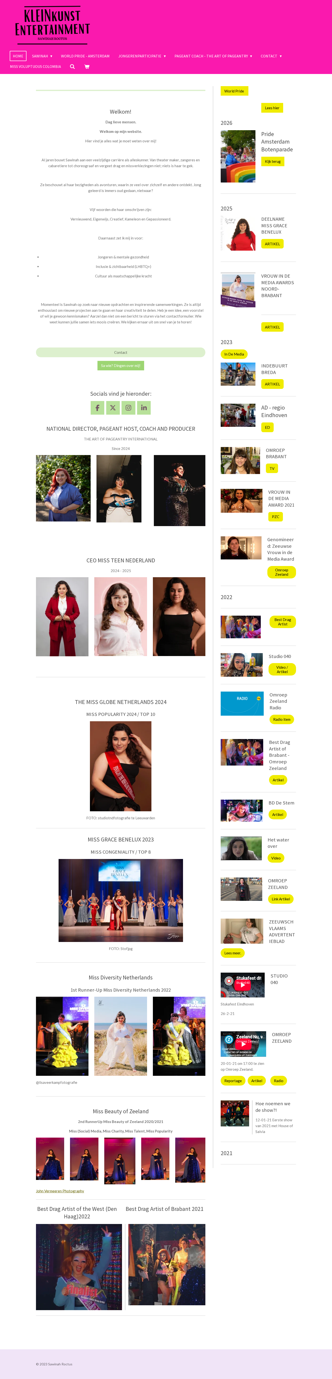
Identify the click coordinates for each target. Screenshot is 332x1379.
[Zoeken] (72, 66)
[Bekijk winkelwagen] (86, 66)
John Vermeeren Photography (60, 1191)
